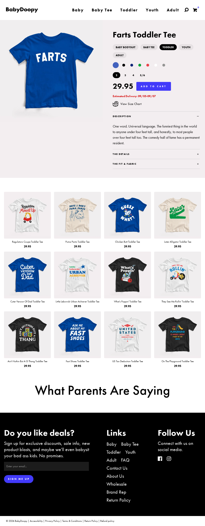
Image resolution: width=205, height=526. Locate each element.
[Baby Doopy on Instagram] (169, 459)
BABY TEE (149, 47)
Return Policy (119, 500)
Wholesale (117, 484)
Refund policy (107, 521)
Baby (112, 444)
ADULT (120, 55)
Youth (130, 452)
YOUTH (186, 47)
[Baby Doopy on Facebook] (160, 459)
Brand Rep (116, 492)
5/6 (142, 75)
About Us (115, 476)
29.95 (123, 86)
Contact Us (117, 468)
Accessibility (36, 521)
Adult (111, 460)
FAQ (125, 460)
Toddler (114, 452)
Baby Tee (130, 444)
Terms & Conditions (72, 521)
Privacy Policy (52, 521)
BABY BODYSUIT (125, 47)
